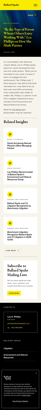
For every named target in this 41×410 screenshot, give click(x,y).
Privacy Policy (26, 395)
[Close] (36, 373)
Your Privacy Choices (20, 401)
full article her (18, 109)
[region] (20, 389)
